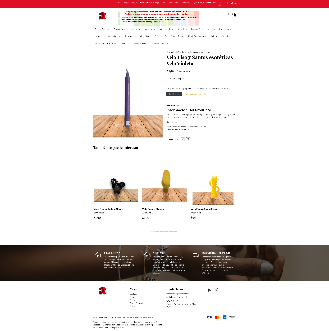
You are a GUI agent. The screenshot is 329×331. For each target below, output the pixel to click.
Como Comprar (136, 303)
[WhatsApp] (236, 3)
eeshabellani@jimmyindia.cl (177, 297)
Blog (132, 297)
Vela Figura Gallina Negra (108, 209)
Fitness (157, 36)
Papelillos (148, 29)
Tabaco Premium (102, 29)
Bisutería (181, 29)
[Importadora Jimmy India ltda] (102, 17)
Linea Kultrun (112, 36)
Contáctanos (174, 94)
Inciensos (134, 29)
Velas (210, 29)
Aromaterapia (165, 29)
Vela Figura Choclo (153, 209)
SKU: (168, 79)
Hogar (98, 36)
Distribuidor (125, 43)
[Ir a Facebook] (228, 3)
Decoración (196, 29)
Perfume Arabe (140, 43)
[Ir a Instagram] (232, 3)
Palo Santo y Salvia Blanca (222, 36)
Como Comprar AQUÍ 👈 (105, 43)
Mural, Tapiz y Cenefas (197, 36)
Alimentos (129, 36)
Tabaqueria (118, 29)
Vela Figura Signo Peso (204, 209)
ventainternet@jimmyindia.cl (178, 294)
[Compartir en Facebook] (183, 139)
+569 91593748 (172, 301)
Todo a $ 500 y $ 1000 (174, 36)
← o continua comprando (195, 94)
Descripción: (172, 106)
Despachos (134, 306)
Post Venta (134, 300)
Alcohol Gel (145, 36)
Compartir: (172, 140)
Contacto (133, 294)
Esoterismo (224, 29)
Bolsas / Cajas (159, 43)
